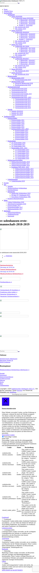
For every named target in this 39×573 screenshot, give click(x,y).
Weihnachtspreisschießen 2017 (20, 163)
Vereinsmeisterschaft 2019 (19, 88)
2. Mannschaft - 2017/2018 (27, 50)
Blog (1, 384)
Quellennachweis (5, 378)
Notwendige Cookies (10, 437)
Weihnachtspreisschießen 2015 (24, 169)
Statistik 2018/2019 (17, 111)
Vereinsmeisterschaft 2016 (19, 95)
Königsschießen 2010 (21, 139)
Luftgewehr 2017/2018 (22, 46)
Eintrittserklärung (13, 190)
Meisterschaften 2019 (17, 78)
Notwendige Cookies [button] (8, 435)
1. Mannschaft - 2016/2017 (27, 60)
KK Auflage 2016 (20, 67)
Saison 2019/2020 (16, 16)
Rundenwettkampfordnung (16, 198)
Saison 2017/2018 (16, 44)
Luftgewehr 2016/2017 (22, 58)
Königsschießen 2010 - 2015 (20, 129)
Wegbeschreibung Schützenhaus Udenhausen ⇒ (14, 370)
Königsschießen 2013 (21, 134)
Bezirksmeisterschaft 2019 (23, 80)
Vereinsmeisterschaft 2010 (23, 108)
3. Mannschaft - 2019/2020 (27, 23)
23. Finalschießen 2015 (22, 150)
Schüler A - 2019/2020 (25, 25)
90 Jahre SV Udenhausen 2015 (20, 195)
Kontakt (6, 183)
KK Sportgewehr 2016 (22, 65)
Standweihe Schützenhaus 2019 (20, 193)
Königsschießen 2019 (17, 122)
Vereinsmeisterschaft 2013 (23, 102)
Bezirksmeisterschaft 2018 (23, 85)
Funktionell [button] (5, 517)
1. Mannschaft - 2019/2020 (27, 20)
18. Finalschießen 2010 (22, 158)
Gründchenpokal (13, 179)
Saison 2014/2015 (16, 72)
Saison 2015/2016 (16, 69)
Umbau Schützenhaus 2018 (16, 202)
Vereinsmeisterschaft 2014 (23, 101)
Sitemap (2, 380)
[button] (4, 6)
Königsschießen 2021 (17, 120)
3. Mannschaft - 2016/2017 (27, 64)
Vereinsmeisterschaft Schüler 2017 (21, 94)
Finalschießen (12, 141)
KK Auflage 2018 (20, 43)
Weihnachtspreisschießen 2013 (24, 172)
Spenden (10, 186)
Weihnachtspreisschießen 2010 (24, 177)
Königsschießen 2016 (17, 127)
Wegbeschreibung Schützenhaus (17, 188)
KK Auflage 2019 (20, 29)
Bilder (5, 200)
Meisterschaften (12, 76)
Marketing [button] (5, 549)
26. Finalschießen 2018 (18, 143)
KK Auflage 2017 (20, 55)
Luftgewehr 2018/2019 (22, 32)
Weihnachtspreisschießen (15, 160)
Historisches (11, 191)
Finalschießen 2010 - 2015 (19, 148)
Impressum (7, 211)
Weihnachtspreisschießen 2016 (20, 165)
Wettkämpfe (11, 14)
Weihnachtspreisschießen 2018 (20, 162)
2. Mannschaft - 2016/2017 (27, 62)
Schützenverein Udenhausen (8, 358)
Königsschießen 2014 (21, 132)
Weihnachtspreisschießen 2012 (24, 174)
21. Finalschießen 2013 (22, 153)
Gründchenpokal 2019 (18, 181)
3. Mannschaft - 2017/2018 (27, 51)
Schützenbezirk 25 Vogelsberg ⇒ (10, 290)
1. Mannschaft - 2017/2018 (27, 48)
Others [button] (4, 561)
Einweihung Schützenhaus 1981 (21, 197)
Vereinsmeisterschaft (14, 87)
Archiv (2, 382)
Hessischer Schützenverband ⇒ (9, 296)
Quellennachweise (13, 214)
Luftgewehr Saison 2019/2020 (24, 18)
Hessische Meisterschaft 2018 (24, 83)
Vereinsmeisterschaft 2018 (19, 90)
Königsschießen (12, 118)
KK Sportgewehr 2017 (22, 53)
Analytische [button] (5, 538)
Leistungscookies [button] (7, 528)
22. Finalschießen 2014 (22, 151)
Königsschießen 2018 (17, 123)
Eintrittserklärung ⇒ (6, 282)
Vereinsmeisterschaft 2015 (23, 99)
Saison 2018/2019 (16, 30)
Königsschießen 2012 (21, 136)
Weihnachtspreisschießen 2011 (24, 176)
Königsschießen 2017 (17, 125)
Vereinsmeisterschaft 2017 (19, 92)
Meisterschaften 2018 (17, 81)
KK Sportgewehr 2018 (22, 41)
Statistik (10, 109)
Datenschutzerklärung (14, 212)
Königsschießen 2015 (21, 130)
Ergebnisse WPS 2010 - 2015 (20, 167)
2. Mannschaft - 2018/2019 (27, 36)
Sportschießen (8, 13)
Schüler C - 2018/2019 (26, 39)
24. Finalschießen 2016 (18, 146)
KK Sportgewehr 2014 (22, 74)
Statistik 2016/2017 (17, 115)
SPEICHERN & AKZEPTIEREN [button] (12, 570)
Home (5, 9)
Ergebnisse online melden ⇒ (8, 292)
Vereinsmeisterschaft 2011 (23, 106)
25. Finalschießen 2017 (18, 144)
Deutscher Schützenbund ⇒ (8, 294)
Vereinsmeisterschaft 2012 (23, 104)
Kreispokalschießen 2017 (15, 207)
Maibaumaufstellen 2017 (15, 209)
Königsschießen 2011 (21, 137)
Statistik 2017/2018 (17, 113)
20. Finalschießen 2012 (22, 155)
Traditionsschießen (9, 116)
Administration (4, 385)
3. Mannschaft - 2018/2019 (27, 37)
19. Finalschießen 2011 (22, 156)
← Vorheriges (8, 256)
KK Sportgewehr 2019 (22, 27)
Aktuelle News (8, 11)
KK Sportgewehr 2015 (22, 71)
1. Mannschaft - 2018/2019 (27, 34)
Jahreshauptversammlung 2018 (17, 204)
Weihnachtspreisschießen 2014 (24, 170)
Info (5, 184)
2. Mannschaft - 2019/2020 (27, 22)
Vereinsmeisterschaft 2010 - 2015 (21, 97)
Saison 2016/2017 (16, 57)
